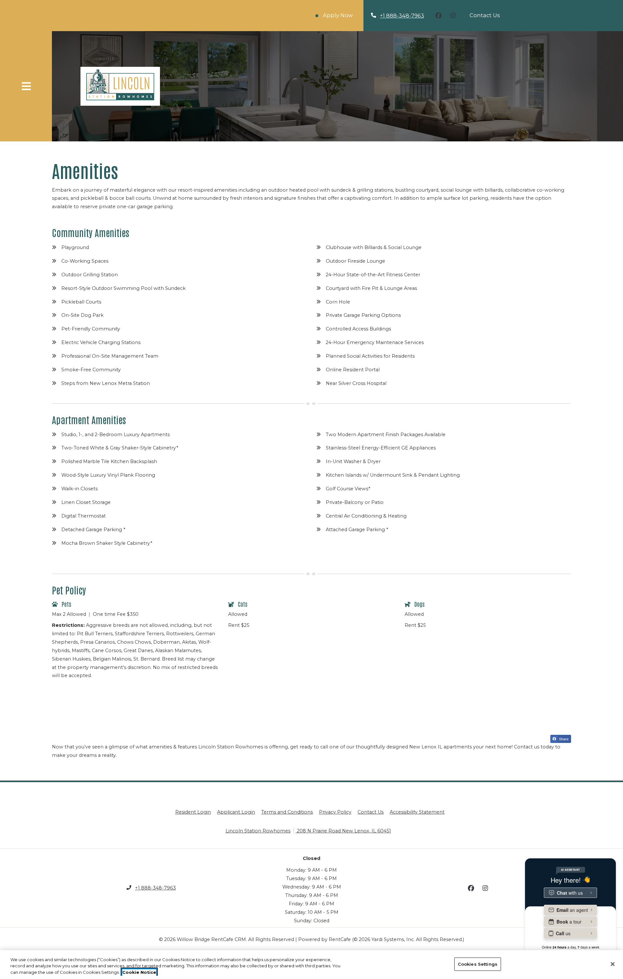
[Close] (612, 964)
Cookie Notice (139, 972)
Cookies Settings (477, 963)
